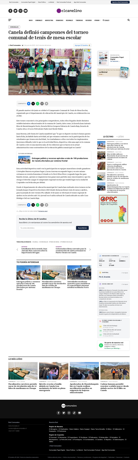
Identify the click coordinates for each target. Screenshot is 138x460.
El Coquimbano (73, 437)
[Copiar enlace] (46, 103)
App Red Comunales (80, 2)
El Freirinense (61, 431)
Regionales (69, 20)
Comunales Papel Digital (28, 2)
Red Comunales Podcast (64, 2)
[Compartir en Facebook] (28, 103)
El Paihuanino (93, 437)
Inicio (31, 20)
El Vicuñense (83, 437)
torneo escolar (66, 242)
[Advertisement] (113, 91)
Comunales (38, 20)
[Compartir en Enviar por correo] (42, 103)
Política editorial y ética (54, 457)
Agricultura (49, 20)
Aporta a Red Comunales (120, 2)
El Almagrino (53, 429)
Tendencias (79, 20)
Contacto (126, 457)
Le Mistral (51, 2)
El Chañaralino (63, 429)
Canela (35, 242)
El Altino (109, 429)
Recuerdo (89, 20)
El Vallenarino (117, 429)
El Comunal (52, 437)
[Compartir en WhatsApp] (37, 103)
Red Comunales (13, 2)
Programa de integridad (99, 457)
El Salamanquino (118, 439)
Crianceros (59, 20)
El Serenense (62, 437)
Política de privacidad (69, 457)
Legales (106, 20)
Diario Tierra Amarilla (98, 429)
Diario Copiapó (85, 429)
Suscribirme (82, 228)
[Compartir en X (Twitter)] (33, 103)
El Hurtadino (114, 437)
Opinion (96, 20)
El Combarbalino (88, 439)
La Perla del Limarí (65, 439)
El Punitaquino (77, 439)
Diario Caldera (74, 429)
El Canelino (99, 439)
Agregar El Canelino (81, 45)
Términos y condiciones (84, 457)
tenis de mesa (54, 242)
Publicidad (111, 457)
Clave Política (42, 2)
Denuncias (119, 457)
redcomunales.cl (13, 426)
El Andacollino (103, 437)
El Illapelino (107, 439)
